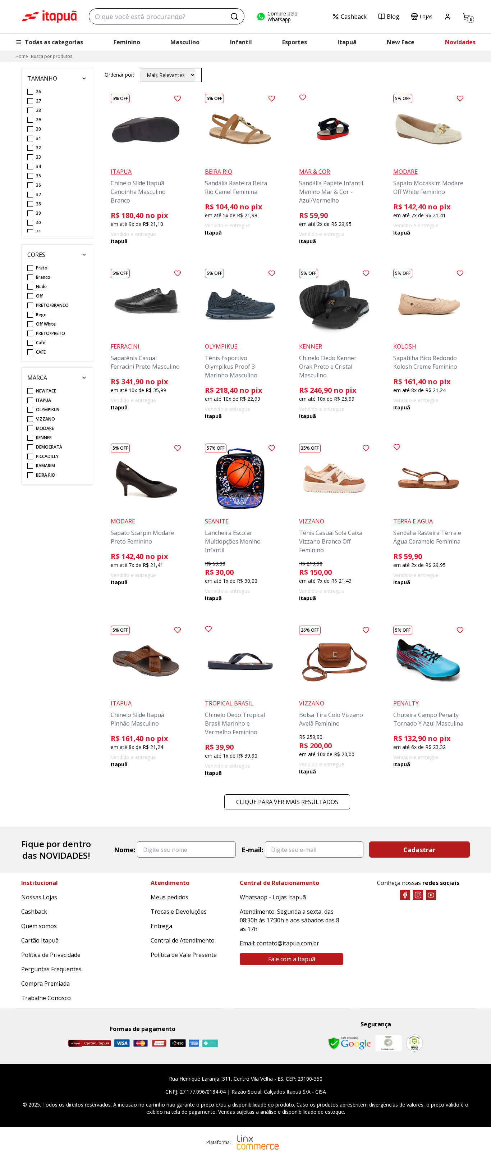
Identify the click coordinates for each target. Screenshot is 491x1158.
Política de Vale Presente (184, 955)
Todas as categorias (54, 42)
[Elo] (178, 1043)
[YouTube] (431, 895)
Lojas (425, 16)
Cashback (354, 17)
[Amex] (194, 1043)
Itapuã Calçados (49, 16)
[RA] (414, 1043)
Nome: (125, 849)
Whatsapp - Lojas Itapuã (273, 897)
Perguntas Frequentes (51, 969)
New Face (400, 42)
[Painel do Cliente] (447, 16)
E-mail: (252, 849)
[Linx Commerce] (258, 1142)
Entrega (161, 926)
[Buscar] (234, 16)
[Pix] (210, 1043)
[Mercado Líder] (388, 1043)
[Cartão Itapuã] (89, 1043)
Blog (393, 17)
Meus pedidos (169, 897)
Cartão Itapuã (40, 940)
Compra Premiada (45, 983)
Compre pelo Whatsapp (282, 16)
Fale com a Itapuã (291, 959)
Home (21, 56)
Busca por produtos (51, 56)
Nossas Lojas (39, 897)
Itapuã (347, 42)
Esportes (294, 42)
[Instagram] (418, 895)
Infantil (241, 42)
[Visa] (122, 1043)
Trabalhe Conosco (46, 998)
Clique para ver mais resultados (287, 802)
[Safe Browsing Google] (349, 1043)
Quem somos (39, 926)
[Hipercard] (159, 1043)
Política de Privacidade (51, 955)
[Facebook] (405, 895)
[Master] (140, 1043)
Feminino (127, 42)
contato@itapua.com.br (288, 943)
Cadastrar (419, 849)
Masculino (184, 42)
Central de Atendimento (183, 940)
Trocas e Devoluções (179, 912)
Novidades (460, 42)
